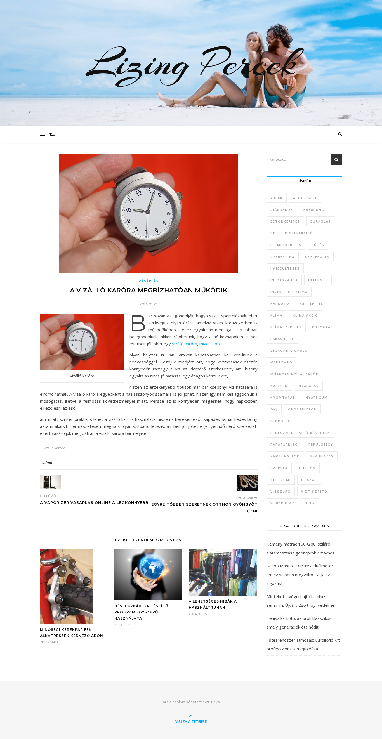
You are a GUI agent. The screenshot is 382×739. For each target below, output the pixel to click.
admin (47, 462)
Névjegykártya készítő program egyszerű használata (141, 612)
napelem (279, 386)
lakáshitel (282, 339)
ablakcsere (305, 198)
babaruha (313, 209)
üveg (310, 503)
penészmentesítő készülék (300, 433)
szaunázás (322, 456)
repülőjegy (320, 444)
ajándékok (281, 209)
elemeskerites (285, 245)
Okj (274, 409)
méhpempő (281, 362)
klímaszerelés (286, 327)
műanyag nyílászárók (294, 374)
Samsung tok (285, 456)
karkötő (279, 303)
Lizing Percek (191, 63)
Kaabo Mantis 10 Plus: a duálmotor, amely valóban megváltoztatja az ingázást (300, 574)
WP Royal (213, 701)
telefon (307, 468)
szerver (279, 468)
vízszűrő (280, 491)
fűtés (318, 245)
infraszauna (284, 280)
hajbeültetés (285, 268)
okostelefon (302, 409)
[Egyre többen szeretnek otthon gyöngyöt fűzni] (247, 483)
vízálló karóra (54, 448)
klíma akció (305, 315)
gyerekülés (317, 256)
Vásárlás (149, 281)
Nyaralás (309, 386)
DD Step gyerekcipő (291, 233)
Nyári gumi (317, 397)
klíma (276, 315)
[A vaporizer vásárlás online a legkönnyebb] (50, 482)
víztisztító (314, 491)
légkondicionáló (289, 350)
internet (318, 280)
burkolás (320, 221)
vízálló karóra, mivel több (196, 343)
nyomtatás (282, 397)
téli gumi (280, 480)
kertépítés (312, 303)
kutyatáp (322, 327)
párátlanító (284, 444)
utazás (309, 480)
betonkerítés (285, 221)
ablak (276, 198)
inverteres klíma (289, 292)
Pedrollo (280, 421)
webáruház (282, 503)
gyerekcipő (282, 256)
